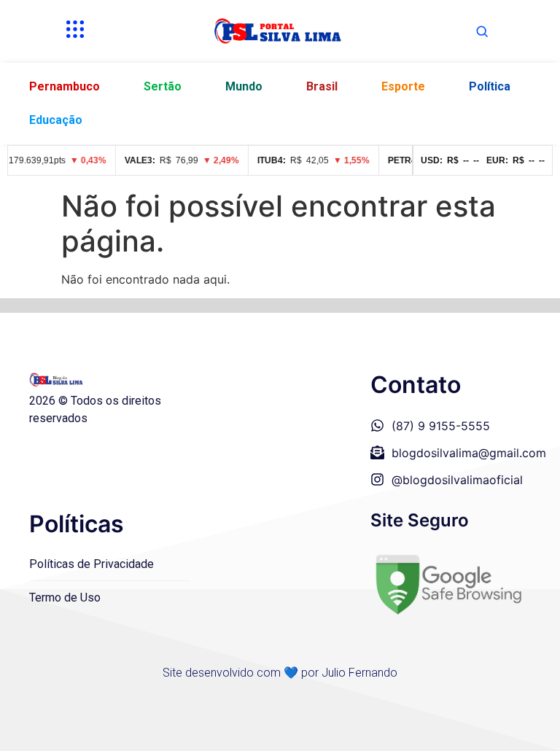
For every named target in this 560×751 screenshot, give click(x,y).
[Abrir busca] (482, 31)
